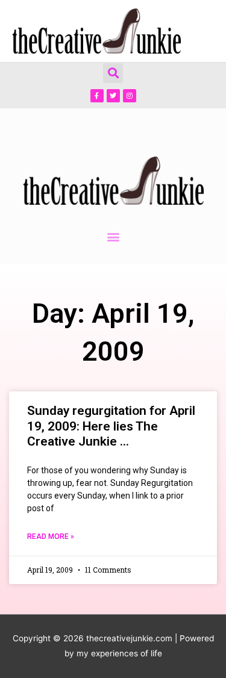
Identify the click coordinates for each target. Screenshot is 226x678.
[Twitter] (113, 95)
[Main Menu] (201, 31)
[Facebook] (97, 95)
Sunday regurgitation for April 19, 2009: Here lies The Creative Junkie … (111, 425)
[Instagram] (129, 95)
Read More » (50, 536)
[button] (113, 73)
